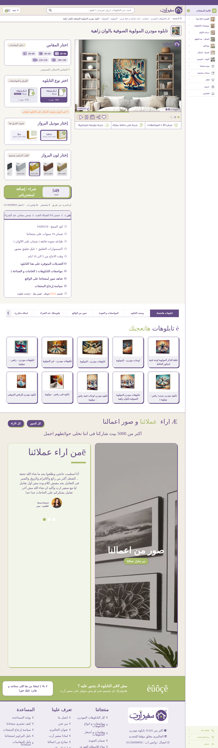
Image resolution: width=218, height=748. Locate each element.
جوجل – (45, 294)
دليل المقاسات (16, 45)
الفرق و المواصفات (18, 81)
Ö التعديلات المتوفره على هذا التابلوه (43, 263)
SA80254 (82, 108)
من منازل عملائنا (136, 561)
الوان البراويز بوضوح (19, 155)
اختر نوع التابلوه (55, 80)
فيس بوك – (36, 294)
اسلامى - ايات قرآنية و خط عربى (134, 19)
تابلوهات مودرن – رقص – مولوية (21, 362)
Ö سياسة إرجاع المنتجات (51, 286)
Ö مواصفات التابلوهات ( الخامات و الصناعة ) (39, 271)
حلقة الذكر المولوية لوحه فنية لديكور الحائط (163, 362)
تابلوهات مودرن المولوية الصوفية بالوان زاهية (128, 397)
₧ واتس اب (32, 205)
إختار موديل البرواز (53, 123)
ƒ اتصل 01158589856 (14, 205)
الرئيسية (176, 18)
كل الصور (35, 423)
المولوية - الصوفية (109, 19)
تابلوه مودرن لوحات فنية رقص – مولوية (93, 398)
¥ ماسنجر (45, 205)
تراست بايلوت (23, 294)
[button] (53, 519)
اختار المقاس (57, 45)
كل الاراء (16, 423)
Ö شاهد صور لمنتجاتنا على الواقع (46, 278)
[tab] (164, 313)
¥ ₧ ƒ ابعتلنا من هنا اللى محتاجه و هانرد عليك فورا (27, 688)
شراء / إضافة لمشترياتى (26, 192)
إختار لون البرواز (55, 155)
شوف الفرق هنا (16, 123)
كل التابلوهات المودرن (160, 19)
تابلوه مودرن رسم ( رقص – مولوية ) (163, 397)
